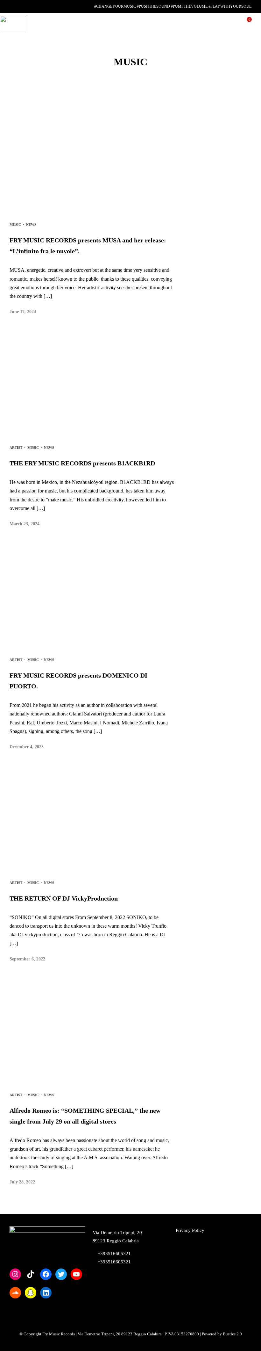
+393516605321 (113, 1261)
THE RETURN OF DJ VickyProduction (64, 898)
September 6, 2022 (27, 959)
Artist (16, 447)
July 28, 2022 (22, 1182)
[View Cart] (247, 24)
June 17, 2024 (23, 311)
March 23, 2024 (24, 523)
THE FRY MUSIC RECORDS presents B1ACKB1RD (82, 463)
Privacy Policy (190, 1230)
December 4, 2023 (27, 746)
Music (15, 224)
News (31, 224)
